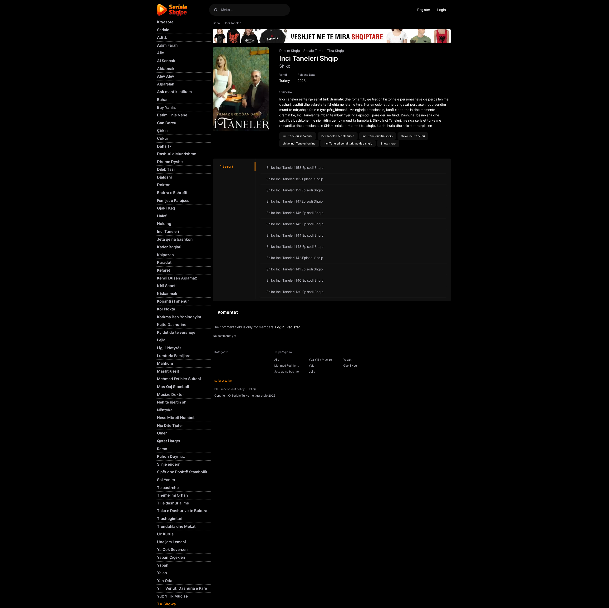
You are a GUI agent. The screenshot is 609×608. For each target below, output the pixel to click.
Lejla (312, 371)
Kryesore (165, 22)
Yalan (312, 365)
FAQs (252, 389)
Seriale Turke (313, 51)
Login (441, 10)
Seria (216, 23)
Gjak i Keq (350, 365)
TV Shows (166, 604)
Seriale (163, 29)
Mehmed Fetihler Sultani (285, 366)
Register (423, 10)
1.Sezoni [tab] (226, 166)
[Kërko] (216, 9)
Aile (276, 359)
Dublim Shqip (289, 51)
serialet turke (223, 380)
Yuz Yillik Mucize (320, 359)
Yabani (347, 359)
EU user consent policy (229, 389)
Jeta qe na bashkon (287, 371)
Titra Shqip (335, 51)
